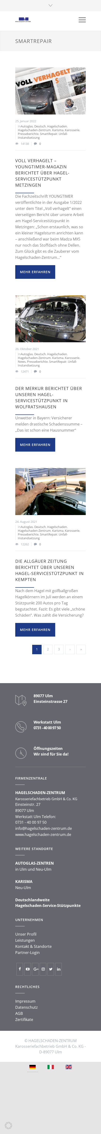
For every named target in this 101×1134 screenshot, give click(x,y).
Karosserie (72, 130)
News (22, 361)
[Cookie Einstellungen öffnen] (8, 1127)
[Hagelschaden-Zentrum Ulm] (47, 19)
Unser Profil (25, 934)
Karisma (57, 130)
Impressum (25, 1001)
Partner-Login (27, 952)
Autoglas (27, 126)
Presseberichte (28, 134)
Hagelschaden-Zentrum (34, 130)
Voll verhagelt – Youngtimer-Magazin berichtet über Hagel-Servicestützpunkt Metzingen (42, 173)
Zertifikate (24, 1019)
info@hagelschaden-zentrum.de (43, 828)
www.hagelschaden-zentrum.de (43, 834)
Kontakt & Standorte (33, 946)
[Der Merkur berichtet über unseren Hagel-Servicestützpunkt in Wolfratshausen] (50, 318)
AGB (19, 1013)
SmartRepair (48, 134)
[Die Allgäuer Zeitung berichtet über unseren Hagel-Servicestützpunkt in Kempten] (50, 491)
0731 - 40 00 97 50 (47, 727)
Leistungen (25, 940)
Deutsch (40, 126)
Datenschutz (26, 1007)
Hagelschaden (57, 126)
